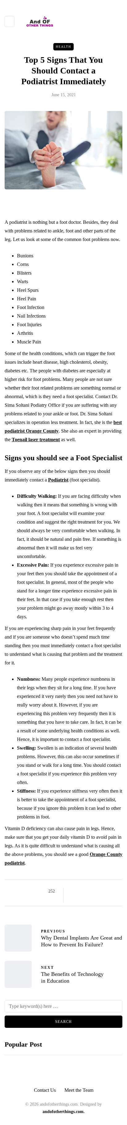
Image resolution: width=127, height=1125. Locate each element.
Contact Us (45, 1090)
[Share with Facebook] (73, 891)
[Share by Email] (73, 899)
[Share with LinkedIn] (96, 891)
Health (63, 46)
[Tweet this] (81, 891)
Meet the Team (78, 1090)
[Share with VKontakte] (112, 891)
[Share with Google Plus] (89, 891)
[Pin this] (104, 891)
